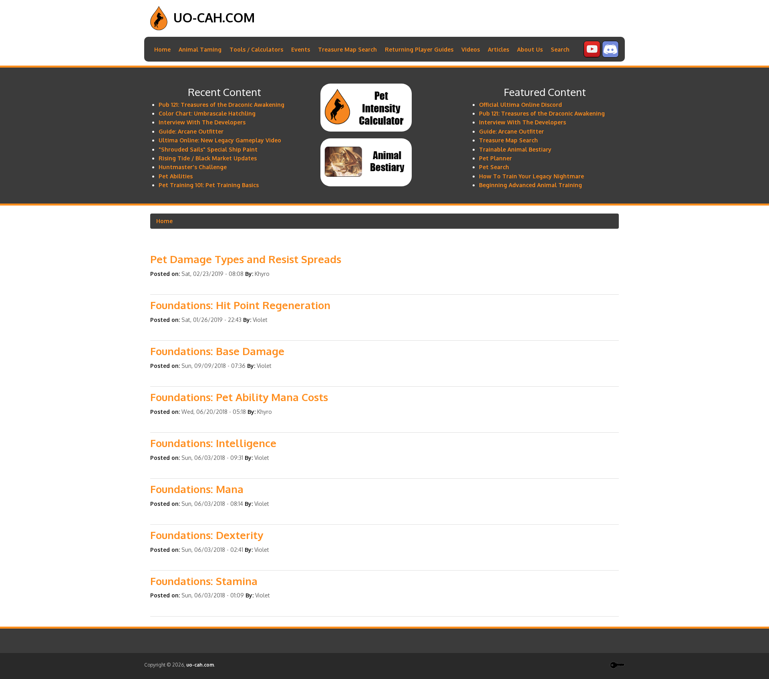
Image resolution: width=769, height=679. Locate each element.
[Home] (158, 28)
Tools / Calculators (256, 49)
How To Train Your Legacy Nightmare (531, 176)
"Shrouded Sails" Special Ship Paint (208, 149)
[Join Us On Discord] (610, 55)
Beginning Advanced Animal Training (530, 185)
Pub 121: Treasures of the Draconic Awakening (221, 104)
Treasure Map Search (347, 49)
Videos (470, 49)
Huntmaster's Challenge (193, 167)
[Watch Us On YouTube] (592, 55)
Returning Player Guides (419, 49)
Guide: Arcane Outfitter (191, 131)
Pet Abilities (176, 176)
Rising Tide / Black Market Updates (208, 158)
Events (300, 49)
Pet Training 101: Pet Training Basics (209, 185)
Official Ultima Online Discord (520, 104)
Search (560, 49)
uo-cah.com (214, 17)
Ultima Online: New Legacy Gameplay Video (220, 140)
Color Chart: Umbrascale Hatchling (207, 113)
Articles (498, 49)
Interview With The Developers (202, 122)
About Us (530, 49)
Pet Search (494, 167)
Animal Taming (200, 49)
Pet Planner (495, 158)
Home (162, 49)
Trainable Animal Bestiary (515, 149)
